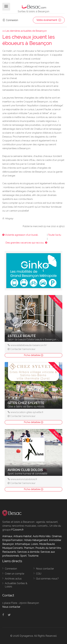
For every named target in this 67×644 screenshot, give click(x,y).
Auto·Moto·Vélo (42, 536)
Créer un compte (14, 573)
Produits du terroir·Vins (48, 547)
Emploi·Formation (12, 540)
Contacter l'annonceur (22, 349)
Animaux (7, 536)
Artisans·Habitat (22, 536)
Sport (23, 555)
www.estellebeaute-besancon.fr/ (28, 345)
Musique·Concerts (12, 547)
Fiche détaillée (32, 355)
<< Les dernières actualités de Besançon (24, 30)
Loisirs (34, 544)
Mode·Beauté (47, 544)
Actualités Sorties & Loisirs (16, 585)
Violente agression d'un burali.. (21, 234)
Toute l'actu (54, 234)
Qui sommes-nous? (47, 578)
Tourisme (33, 555)
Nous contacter (45, 568)
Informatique (22, 544)
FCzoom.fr (17, 529)
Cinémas (57, 536)
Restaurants (9, 551)
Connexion (11, 20)
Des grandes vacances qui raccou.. (25, 242)
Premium (29, 547)
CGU (38, 573)
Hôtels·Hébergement (36, 540)
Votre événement (47, 20)
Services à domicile (28, 551)
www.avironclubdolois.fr (23, 479)
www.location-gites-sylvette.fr (26, 412)
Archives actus (13, 578)
